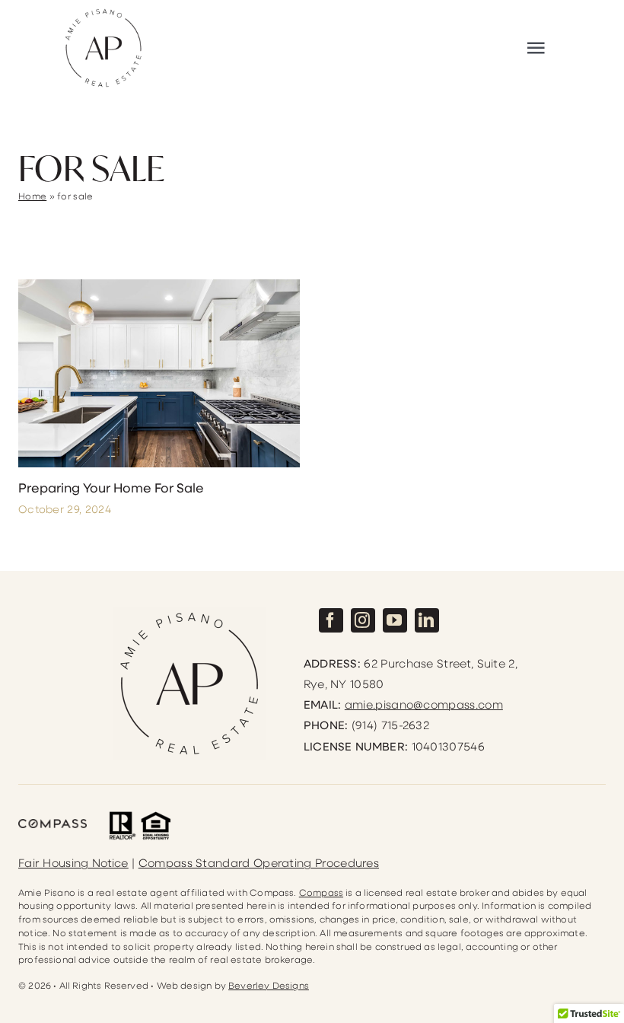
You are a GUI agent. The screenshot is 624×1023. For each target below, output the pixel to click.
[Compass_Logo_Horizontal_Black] (52, 825)
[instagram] (363, 620)
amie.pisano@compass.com (424, 704)
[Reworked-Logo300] (103, 12)
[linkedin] (427, 620)
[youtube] (395, 620)
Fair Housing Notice (73, 862)
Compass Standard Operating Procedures (258, 862)
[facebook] (331, 620)
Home (32, 196)
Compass (321, 892)
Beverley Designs (268, 985)
